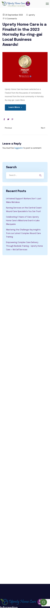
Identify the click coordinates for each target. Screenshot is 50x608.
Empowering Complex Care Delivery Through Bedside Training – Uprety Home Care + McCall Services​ (24, 246)
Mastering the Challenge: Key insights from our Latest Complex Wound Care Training (23, 233)
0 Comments (11, 19)
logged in (18, 148)
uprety (32, 15)
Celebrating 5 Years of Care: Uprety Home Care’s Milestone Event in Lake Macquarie (23, 220)
